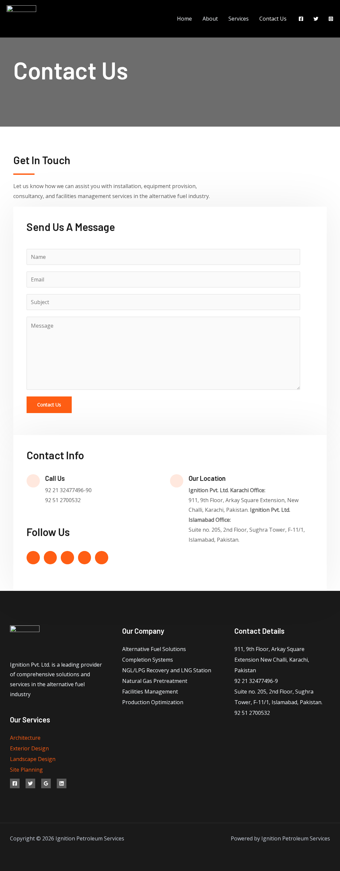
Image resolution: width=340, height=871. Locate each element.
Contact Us (273, 18)
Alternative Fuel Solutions (154, 649)
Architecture (25, 737)
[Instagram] (330, 18)
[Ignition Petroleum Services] (21, 18)
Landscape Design (32, 759)
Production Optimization (152, 702)
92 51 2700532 (252, 712)
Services (238, 18)
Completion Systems (147, 659)
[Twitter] (315, 18)
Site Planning (26, 769)
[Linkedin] (61, 783)
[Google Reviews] (46, 783)
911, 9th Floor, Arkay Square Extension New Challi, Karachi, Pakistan (271, 659)
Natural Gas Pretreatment (154, 681)
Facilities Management (150, 691)
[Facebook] (300, 18)
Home (184, 18)
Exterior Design (29, 748)
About (210, 18)
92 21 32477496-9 (256, 681)
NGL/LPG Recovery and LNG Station (166, 670)
